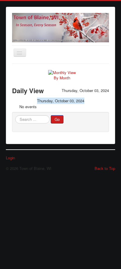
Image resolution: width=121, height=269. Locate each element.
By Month (62, 78)
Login (10, 158)
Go (57, 119)
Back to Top (105, 168)
